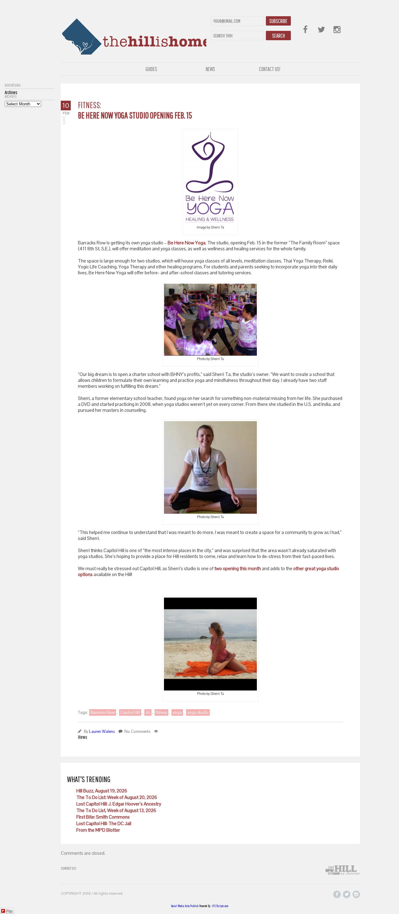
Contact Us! (269, 69)
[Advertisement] (30, 200)
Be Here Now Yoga (186, 243)
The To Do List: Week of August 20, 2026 (116, 797)
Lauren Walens (102, 731)
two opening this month (237, 568)
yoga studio (198, 712)
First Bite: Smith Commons (103, 817)
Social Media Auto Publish (185, 906)
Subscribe (278, 21)
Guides (151, 69)
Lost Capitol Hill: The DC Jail (103, 823)
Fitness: (89, 105)
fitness (161, 712)
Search (278, 35)
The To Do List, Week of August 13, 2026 (116, 810)
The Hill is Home (133, 35)
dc (148, 712)
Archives (11, 97)
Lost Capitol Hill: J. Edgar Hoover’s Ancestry (118, 804)
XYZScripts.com (220, 906)
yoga (177, 712)
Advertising (13, 85)
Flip (9, 910)
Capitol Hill (130, 712)
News (210, 69)
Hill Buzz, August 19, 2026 (101, 791)
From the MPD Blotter (98, 830)
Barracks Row (102, 712)
